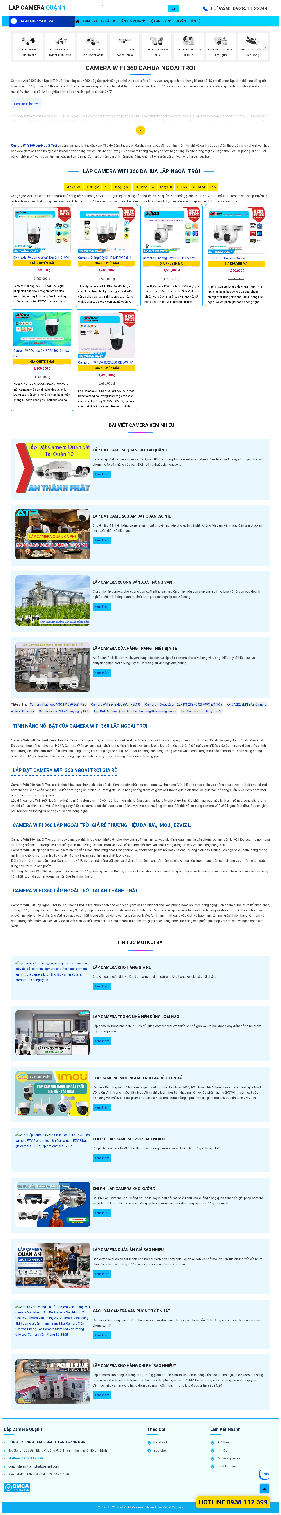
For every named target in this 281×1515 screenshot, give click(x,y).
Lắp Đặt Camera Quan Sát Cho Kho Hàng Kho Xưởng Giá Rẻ (135, 711)
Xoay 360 (166, 187)
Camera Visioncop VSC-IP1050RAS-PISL (58, 704)
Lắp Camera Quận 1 (23, 1429)
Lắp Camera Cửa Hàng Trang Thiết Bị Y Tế (135, 648)
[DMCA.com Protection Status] (17, 1487)
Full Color (141, 187)
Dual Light (92, 187)
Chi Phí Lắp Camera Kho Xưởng (124, 1188)
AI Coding (199, 187)
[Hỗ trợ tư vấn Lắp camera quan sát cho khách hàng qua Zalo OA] (264, 1474)
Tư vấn (180, 21)
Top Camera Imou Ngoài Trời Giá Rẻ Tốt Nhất (138, 1078)
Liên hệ (194, 21)
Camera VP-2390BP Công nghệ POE (64, 711)
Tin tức (222, 1450)
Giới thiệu (224, 1442)
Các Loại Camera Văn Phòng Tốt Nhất (131, 1311)
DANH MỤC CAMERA (36, 21)
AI (153, 187)
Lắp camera (37, 7)
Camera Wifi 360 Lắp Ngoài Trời (34, 145)
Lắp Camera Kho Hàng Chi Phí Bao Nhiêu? (134, 1365)
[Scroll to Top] (264, 1488)
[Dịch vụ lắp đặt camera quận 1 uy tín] (77, 21)
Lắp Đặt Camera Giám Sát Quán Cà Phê (132, 516)
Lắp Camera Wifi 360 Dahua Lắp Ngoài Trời (141, 171)
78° (106, 187)
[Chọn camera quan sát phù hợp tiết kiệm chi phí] (265, 47)
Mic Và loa (74, 187)
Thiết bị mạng (227, 1466)
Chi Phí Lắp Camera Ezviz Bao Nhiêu (129, 1139)
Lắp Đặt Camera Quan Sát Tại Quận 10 (131, 450)
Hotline (233, 1502)
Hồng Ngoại (121, 187)
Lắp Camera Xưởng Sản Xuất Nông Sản (132, 582)
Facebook (160, 1442)
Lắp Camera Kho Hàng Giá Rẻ (201, 711)
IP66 (213, 187)
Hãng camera (130, 21)
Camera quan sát (97, 21)
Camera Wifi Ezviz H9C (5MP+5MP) (115, 704)
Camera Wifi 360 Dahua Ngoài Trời (140, 68)
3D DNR (182, 187)
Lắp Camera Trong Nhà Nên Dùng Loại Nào (136, 1016)
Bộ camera (157, 21)
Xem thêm (101, 474)
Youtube (159, 1450)
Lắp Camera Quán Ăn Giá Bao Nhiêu (128, 1249)
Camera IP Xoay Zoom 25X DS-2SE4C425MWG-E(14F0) (183, 704)
